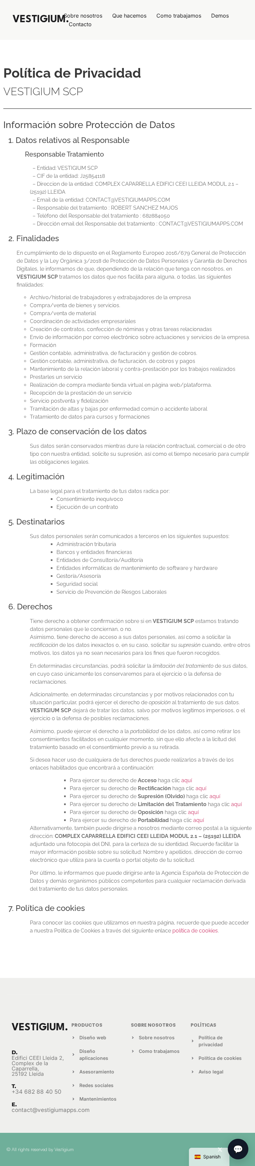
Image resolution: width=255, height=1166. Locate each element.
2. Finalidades (33, 238)
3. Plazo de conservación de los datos (77, 431)
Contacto (80, 24)
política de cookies (195, 930)
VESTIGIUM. (41, 20)
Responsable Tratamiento (56, 154)
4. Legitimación (36, 476)
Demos (220, 15)
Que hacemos (129, 15)
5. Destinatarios (36, 521)
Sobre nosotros (83, 15)
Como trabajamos (178, 15)
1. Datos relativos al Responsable (68, 140)
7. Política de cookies (46, 908)
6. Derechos (30, 606)
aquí (186, 780)
